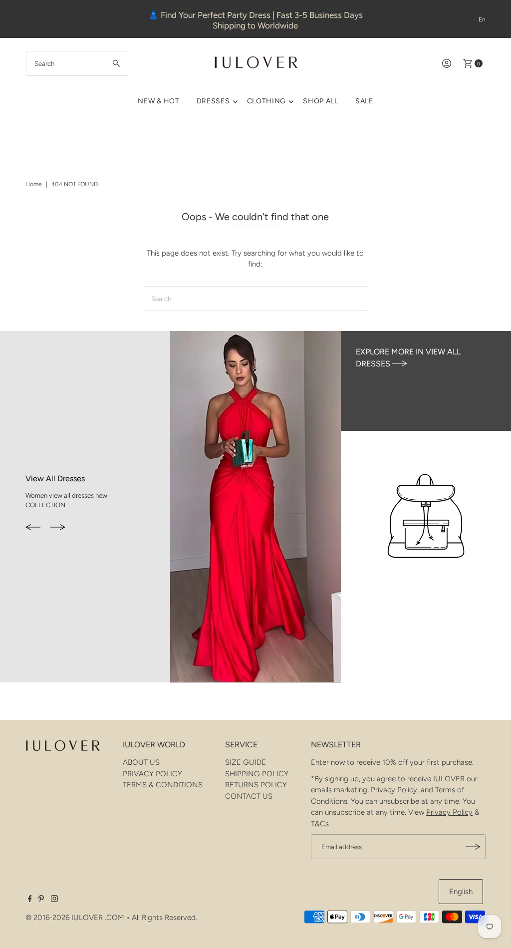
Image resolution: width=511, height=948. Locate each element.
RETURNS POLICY (256, 784)
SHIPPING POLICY (256, 773)
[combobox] (78, 63)
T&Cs (320, 823)
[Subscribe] (473, 846)
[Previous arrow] (32, 527)
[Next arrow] (57, 527)
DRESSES (213, 101)
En (482, 19)
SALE (364, 101)
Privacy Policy (449, 812)
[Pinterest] (41, 899)
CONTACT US (248, 796)
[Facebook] (30, 899)
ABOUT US (141, 762)
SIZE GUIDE (245, 762)
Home (33, 184)
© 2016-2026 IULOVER (64, 917)
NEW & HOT (158, 101)
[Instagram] (54, 899)
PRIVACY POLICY (152, 773)
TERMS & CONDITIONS (163, 784)
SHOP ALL (320, 101)
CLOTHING (266, 101)
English (461, 891)
